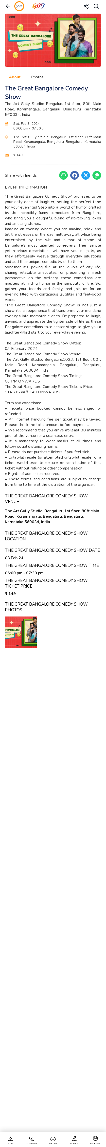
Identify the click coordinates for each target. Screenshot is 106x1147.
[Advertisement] (53, 895)
